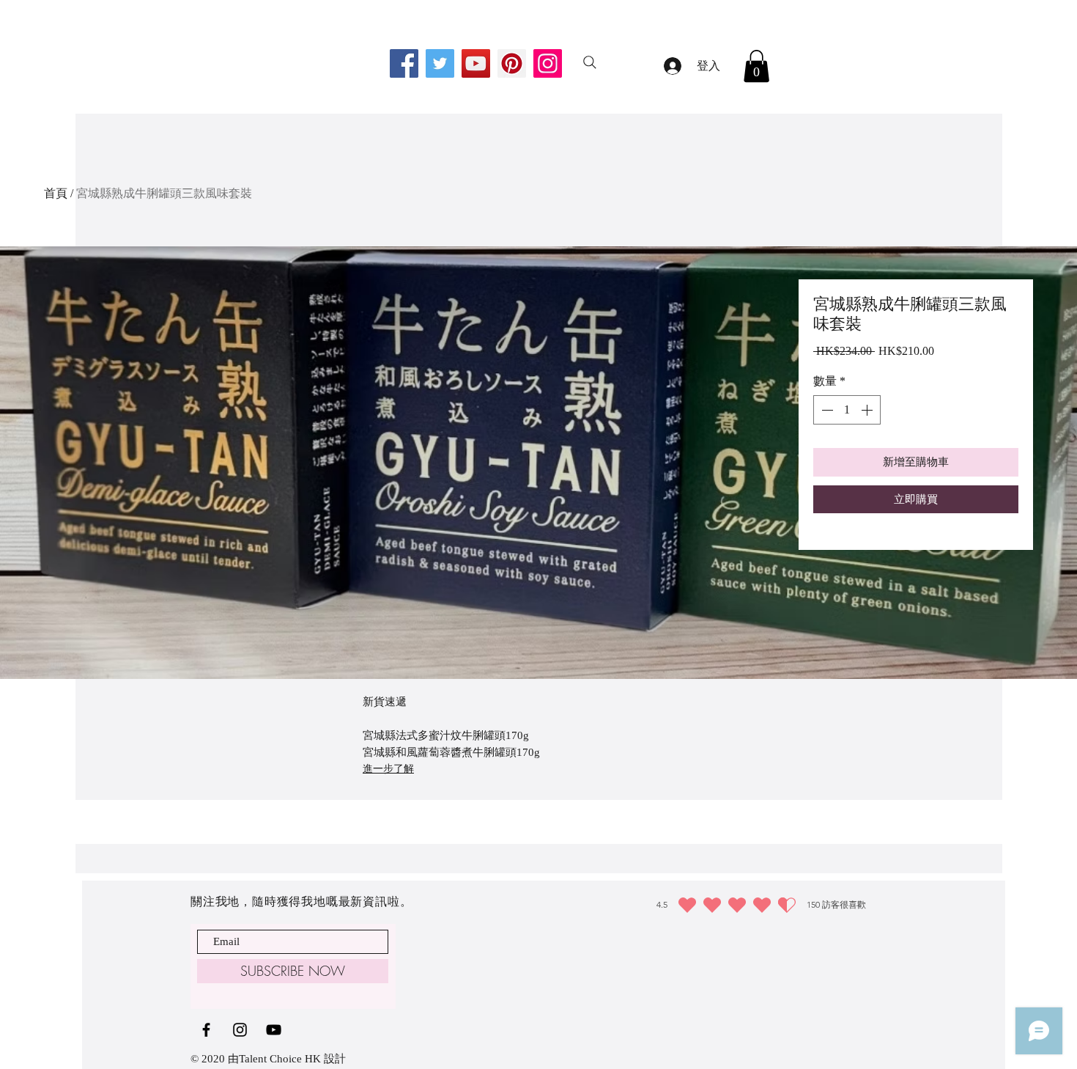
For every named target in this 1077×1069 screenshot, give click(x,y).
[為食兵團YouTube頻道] (273, 1030)
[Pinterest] (511, 63)
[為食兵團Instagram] (240, 1030)
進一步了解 (388, 768)
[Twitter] (440, 63)
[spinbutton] (847, 410)
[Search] (589, 62)
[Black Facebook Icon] (206, 1030)
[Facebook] (404, 63)
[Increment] (868, 410)
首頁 (55, 193)
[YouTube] (476, 63)
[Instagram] (547, 63)
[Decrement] (825, 410)
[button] (756, 66)
